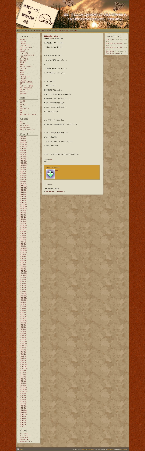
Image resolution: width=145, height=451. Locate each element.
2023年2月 (23, 158)
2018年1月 (23, 270)
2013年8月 (23, 372)
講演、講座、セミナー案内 (69, 30)
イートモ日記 (24, 434)
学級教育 (22, 51)
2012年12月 (23, 388)
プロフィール (36, 30)
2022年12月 (23, 162)
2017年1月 (23, 293)
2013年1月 (23, 386)
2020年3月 (23, 220)
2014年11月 (23, 343)
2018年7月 (23, 258)
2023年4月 (23, 156)
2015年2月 (23, 337)
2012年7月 (23, 397)
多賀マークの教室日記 (88, 449)
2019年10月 (23, 229)
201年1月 (23, 426)
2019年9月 (23, 231)
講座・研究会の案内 (26, 88)
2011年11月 (23, 413)
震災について (24, 91)
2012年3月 (23, 405)
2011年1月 (23, 424)
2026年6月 (23, 139)
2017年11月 (23, 274)
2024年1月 (23, 141)
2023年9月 (23, 148)
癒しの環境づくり (25, 127)
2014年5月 (23, 355)
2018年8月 (23, 256)
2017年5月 (23, 285)
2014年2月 (23, 361)
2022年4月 (23, 177)
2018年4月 (23, 264)
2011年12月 (23, 411)
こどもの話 (24, 53)
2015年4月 (23, 334)
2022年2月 (23, 181)
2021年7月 (23, 193)
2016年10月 (23, 299)
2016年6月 (23, 307)
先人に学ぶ (24, 68)
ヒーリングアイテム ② (27, 129)
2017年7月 (23, 281)
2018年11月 (23, 251)
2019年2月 (23, 245)
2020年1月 (23, 224)
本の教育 (23, 78)
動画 (43, 30)
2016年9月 (23, 301)
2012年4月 (23, 403)
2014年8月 (23, 349)
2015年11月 (23, 320)
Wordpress (110, 449)
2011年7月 (23, 420)
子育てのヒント (49, 30)
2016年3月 (23, 312)
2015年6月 (23, 330)
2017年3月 (23, 289)
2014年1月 (23, 363)
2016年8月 (23, 303)
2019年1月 (23, 247)
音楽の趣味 (23, 93)
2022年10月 (23, 166)
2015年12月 (23, 318)
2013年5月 (23, 378)
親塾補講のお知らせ (52, 36)
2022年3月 (23, 179)
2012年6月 (23, 399)
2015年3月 (23, 335)
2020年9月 (23, 210)
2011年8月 (23, 418)
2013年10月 (23, 368)
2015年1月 (23, 339)
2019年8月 (23, 233)
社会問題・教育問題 (26, 82)
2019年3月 (23, 243)
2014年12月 (23, 341)
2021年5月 (23, 197)
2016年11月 (23, 297)
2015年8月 (23, 326)
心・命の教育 (24, 59)
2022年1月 (23, 183)
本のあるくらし (25, 76)
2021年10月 (23, 189)
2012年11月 (23, 390)
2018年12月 (23, 249)
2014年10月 (23, 345)
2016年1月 (23, 316)
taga (51, 38)
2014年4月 (23, 357)
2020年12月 (23, 204)
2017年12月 (23, 272)
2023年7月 (23, 152)
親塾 (60, 30)
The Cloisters (123, 449)
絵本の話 (23, 80)
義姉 (21, 122)
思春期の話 (23, 61)
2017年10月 (23, 276)
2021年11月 (23, 187)
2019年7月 (23, 235)
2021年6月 (23, 195)
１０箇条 (24, 30)
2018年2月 (23, 268)
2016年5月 (23, 308)
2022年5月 (23, 175)
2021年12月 (23, 185)
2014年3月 (23, 359)
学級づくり (24, 57)
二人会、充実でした (49, 191)
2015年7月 (23, 328)
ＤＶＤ (30, 30)
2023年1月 (23, 160)
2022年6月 (23, 173)
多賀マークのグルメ (26, 47)
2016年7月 (23, 305)
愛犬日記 (22, 63)
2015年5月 (23, 332)
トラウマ (22, 124)
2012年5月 (23, 401)
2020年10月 (23, 208)
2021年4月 (23, 199)
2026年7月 (23, 137)
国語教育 (22, 39)
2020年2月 (23, 222)
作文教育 (23, 41)
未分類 (22, 72)
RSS (21, 449)
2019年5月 (23, 239)
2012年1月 (23, 409)
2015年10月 (23, 322)
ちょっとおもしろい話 (27, 55)
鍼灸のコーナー (24, 90)
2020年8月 (23, 212)
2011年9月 (23, 417)
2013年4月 (23, 380)
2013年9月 (23, 370)
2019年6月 (23, 237)
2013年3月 (23, 382)
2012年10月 (23, 391)
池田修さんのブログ (26, 441)
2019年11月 (23, 227)
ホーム (19, 30)
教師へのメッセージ (26, 66)
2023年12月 (23, 143)
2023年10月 (23, 146)
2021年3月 (23, 200)
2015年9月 (23, 324)
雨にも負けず (110, 51)
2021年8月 (23, 191)
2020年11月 (23, 206)
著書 (56, 30)
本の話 (22, 74)
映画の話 (22, 70)
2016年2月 (23, 314)
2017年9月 (23, 278)
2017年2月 (23, 291)
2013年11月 (23, 366)
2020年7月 (23, 214)
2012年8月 (23, 395)
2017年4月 (23, 287)
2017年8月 (23, 280)
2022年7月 (23, 172)
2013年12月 (23, 364)
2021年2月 (23, 202)
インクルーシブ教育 (27, 86)
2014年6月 (23, 353)
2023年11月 (23, 144)
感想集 (22, 64)
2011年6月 (23, 422)
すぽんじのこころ (25, 435)
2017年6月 (23, 283)
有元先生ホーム (24, 439)
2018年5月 (23, 262)
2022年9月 (23, 168)
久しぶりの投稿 (24, 126)
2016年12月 (23, 295)
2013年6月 (23, 376)
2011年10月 (23, 415)
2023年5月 (23, 154)
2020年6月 (23, 216)
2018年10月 (23, 253)
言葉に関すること (26, 45)
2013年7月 (23, 374)
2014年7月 (23, 351)
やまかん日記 (24, 437)
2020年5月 (23, 218)
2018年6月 (23, 260)
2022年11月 (23, 164)
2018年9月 (23, 254)
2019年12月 (23, 226)
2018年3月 (23, 266)
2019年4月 (23, 241)
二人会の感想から (60, 191)
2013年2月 (23, 384)
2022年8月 (23, 170)
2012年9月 (23, 393)
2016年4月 (23, 310)
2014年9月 (23, 347)
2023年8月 (23, 150)
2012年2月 (23, 407)
